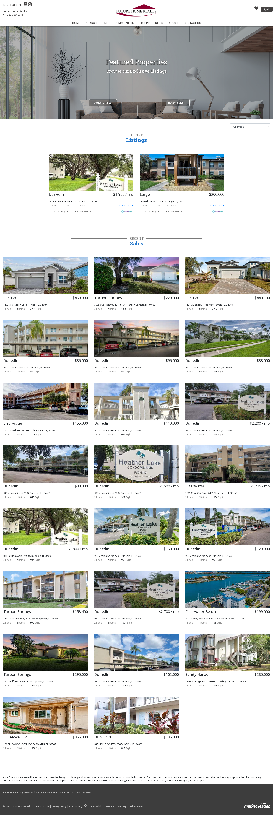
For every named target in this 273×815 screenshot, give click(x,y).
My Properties (152, 23)
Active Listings (102, 102)
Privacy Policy (59, 806)
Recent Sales (175, 102)
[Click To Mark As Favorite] (127, 159)
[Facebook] (30, 5)
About (173, 23)
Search (91, 23)
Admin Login (136, 806)
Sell (106, 23)
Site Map (122, 806)
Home (76, 23)
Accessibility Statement (103, 806)
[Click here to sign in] (256, 9)
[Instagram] (26, 5)
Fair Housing (75, 806)
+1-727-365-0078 (13, 14)
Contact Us (192, 23)
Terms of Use (42, 806)
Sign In (267, 9)
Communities (125, 23)
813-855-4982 (84, 792)
